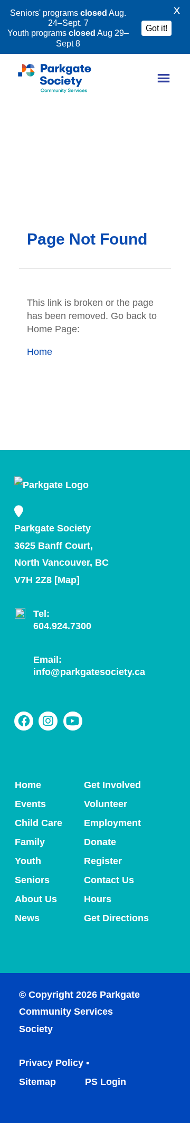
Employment (112, 823)
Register (103, 861)
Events (30, 804)
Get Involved (112, 785)
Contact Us (109, 880)
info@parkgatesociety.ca (89, 672)
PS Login (104, 1082)
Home (39, 352)
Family (30, 842)
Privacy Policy (51, 1063)
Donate (100, 842)
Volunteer (105, 804)
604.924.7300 (62, 626)
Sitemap (37, 1082)
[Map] (67, 580)
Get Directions (116, 918)
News (27, 918)
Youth (28, 861)
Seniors (32, 880)
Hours (97, 899)
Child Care (38, 823)
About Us (36, 899)
